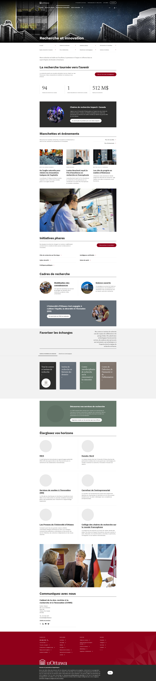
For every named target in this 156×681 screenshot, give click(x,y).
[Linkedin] (43, 630)
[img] (44, 3)
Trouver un (44, 651)
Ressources (45, 656)
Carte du (84, 653)
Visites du (84, 646)
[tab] (47, 354)
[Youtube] (45, 630)
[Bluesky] (48, 630)
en (109, 7)
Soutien (44, 659)
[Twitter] (40, 630)
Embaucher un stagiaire (46, 654)
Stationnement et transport (86, 650)
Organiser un (85, 658)
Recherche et (65, 659)
